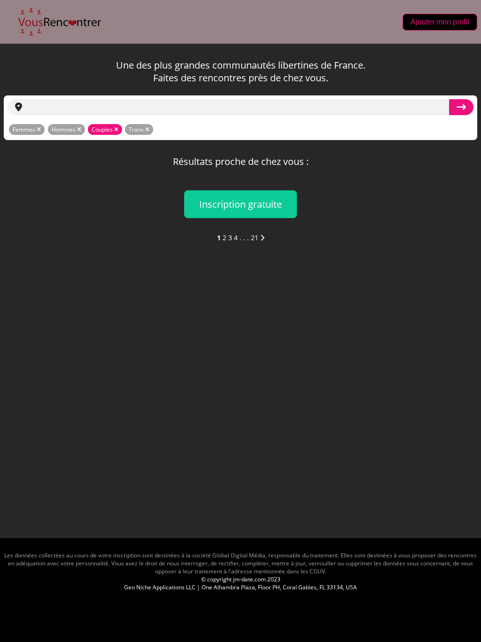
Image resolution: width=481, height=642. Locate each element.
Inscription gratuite (240, 204)
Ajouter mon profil (440, 22)
